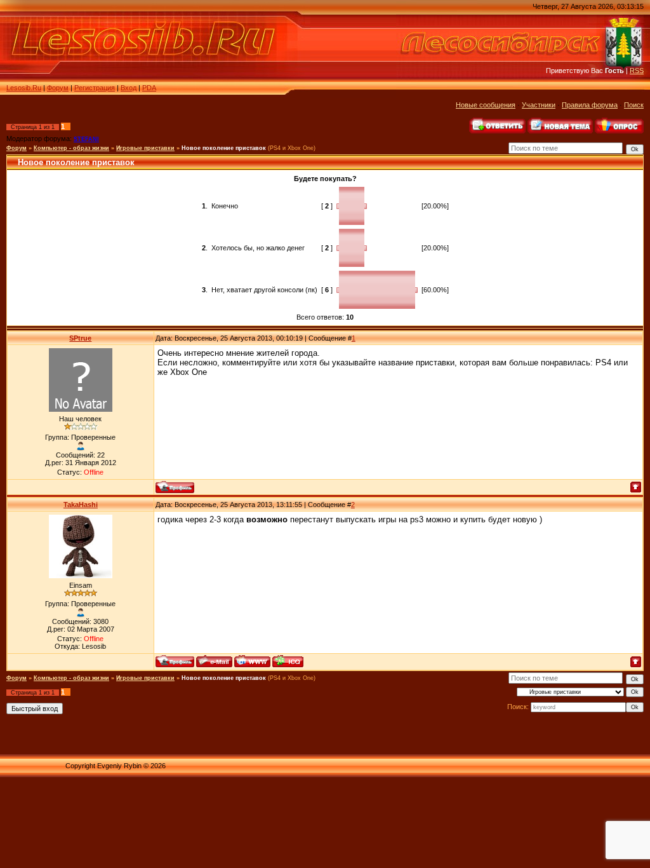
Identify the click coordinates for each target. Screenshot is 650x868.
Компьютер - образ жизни (71, 148)
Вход (128, 88)
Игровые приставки (145, 148)
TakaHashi (80, 504)
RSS (637, 70)
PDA (149, 88)
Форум (58, 88)
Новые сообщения (485, 105)
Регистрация (94, 88)
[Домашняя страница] (252, 661)
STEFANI (86, 139)
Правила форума (590, 105)
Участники (538, 105)
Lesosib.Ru (23, 88)
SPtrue (80, 338)
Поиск (634, 105)
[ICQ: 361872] (287, 661)
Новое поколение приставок (224, 148)
